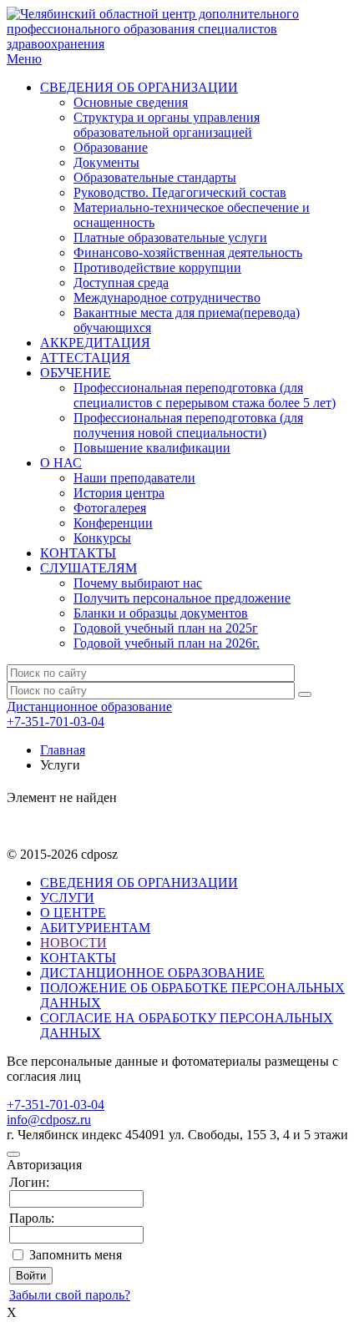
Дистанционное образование (89, 706)
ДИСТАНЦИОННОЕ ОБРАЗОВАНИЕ (152, 973)
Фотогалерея (109, 508)
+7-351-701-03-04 (55, 721)
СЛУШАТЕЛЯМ (88, 568)
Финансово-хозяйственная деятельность (187, 252)
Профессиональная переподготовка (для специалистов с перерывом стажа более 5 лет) (204, 395)
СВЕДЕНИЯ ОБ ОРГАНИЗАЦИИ (139, 87)
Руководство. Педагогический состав (179, 192)
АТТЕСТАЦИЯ (85, 358)
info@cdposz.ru (49, 1120)
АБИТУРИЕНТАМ (95, 928)
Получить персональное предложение (182, 598)
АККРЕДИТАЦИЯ (95, 343)
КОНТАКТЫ (78, 553)
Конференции (113, 523)
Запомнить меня (75, 1255)
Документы (106, 162)
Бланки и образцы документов (160, 613)
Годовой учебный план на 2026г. (166, 643)
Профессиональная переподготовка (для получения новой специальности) (188, 425)
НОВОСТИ (73, 943)
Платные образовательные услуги (170, 237)
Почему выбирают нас (137, 583)
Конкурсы (102, 538)
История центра (118, 493)
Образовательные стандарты (154, 177)
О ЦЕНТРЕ (73, 913)
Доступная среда (121, 282)
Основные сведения (130, 102)
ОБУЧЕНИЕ (75, 373)
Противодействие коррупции (157, 267)
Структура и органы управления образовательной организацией (166, 124)
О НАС (61, 463)
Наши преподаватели (134, 478)
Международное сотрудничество (166, 297)
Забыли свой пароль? (69, 1295)
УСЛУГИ (67, 898)
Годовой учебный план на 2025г (165, 628)
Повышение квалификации (151, 448)
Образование (110, 147)
